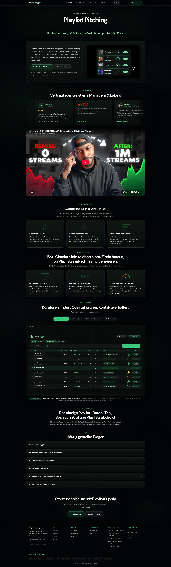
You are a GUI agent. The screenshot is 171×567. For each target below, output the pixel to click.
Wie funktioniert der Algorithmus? (41, 461)
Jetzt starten (76, 514)
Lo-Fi (89, 558)
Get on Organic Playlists (116, 530)
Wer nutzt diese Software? (39, 469)
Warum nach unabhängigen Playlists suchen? (45, 453)
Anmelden (125, 3)
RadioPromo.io (131, 535)
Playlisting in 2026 (114, 546)
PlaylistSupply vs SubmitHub (113, 534)
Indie (51, 558)
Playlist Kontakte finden (42, 67)
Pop (45, 558)
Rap (39, 558)
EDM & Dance (66, 558)
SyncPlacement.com (133, 538)
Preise (90, 3)
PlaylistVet (76, 319)
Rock (57, 558)
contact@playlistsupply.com (36, 539)
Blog (96, 3)
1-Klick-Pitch (110, 319)
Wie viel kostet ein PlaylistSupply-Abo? (43, 484)
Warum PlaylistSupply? (37, 445)
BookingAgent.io (132, 532)
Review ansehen (25, 121)
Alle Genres (108, 558)
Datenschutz (94, 530)
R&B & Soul (98, 558)
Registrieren (136, 3)
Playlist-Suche (61, 319)
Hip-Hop (32, 558)
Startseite (69, 3)
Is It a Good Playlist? (114, 538)
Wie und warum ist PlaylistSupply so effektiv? (45, 476)
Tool (84, 3)
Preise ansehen (62, 67)
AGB (91, 533)
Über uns (78, 3)
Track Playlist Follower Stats (115, 542)
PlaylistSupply (35, 3)
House (75, 558)
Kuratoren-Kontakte (93, 319)
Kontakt (102, 3)
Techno (83, 558)
